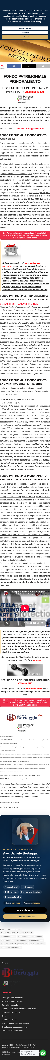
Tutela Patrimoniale (10, 1005)
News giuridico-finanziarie (30, 892)
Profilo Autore (21, 1045)
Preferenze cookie (8, 1047)
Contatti (5, 963)
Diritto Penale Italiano (11, 1012)
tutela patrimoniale (37, 944)
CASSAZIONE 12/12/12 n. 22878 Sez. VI (16, 933)
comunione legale (8, 936)
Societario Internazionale (12, 1001)
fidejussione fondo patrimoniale (13, 940)
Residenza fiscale (11, 892)
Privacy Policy (29, 1047)
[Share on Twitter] (29, 66)
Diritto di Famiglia (9, 1019)
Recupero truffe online (13, 897)
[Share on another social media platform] (43, 66)
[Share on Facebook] (14, 66)
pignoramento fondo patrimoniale (14, 944)
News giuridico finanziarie (12, 997)
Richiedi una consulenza (25, 916)
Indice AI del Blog (8, 1045)
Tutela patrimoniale (11, 887)
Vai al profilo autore (25, 910)
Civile (4, 1016)
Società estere (27, 887)
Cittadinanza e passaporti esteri (15, 1027)
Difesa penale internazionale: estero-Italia (19, 1008)
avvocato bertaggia (13, 929)
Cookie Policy (32, 1045)
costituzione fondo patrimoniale (30, 936)
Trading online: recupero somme (15, 1023)
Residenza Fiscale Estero (12, 1030)
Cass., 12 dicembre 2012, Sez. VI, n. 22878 (19, 303)
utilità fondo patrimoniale (11, 947)
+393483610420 (34, 92)
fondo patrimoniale (36, 940)
